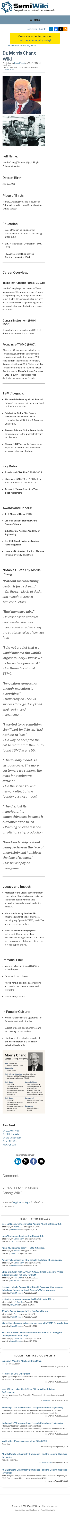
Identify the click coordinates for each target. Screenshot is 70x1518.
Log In (42, 29)
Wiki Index (13, 45)
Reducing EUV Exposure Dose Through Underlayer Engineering (32, 1407)
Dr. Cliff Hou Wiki (11, 1134)
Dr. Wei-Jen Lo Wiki (12, 1137)
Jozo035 (14, 1241)
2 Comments (8, 69)
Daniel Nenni (19, 63)
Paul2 (16, 1314)
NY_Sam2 (14, 1280)
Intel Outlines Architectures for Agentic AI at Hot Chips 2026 (32, 1224)
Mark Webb (47, 1400)
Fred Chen (18, 1278)
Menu (37, 19)
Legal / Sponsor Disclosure (27, 1510)
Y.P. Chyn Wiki (9, 1144)
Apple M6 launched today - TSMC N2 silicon (23, 1248)
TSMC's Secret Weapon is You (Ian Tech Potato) (25, 1311)
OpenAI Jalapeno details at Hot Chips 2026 (22, 1236)
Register (32, 29)
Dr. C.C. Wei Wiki (11, 1130)
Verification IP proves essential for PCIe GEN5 (24, 1441)
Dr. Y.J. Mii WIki (10, 1141)
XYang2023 (18, 1227)
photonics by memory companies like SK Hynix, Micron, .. (29, 1299)
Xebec (13, 1253)
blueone (17, 1251)
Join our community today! (35, 40)
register (17, 1202)
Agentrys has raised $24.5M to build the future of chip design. (32, 1260)
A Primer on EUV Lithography (16, 1373)
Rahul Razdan (46, 1462)
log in (27, 1202)
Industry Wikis (28, 45)
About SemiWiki (48, 1510)
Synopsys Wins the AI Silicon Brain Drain (21, 1361)
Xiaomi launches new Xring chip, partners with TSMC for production (35, 1323)
